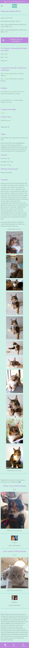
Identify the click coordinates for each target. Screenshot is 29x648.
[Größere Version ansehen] (14, 242)
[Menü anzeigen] (1, 6)
